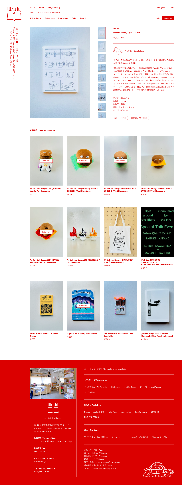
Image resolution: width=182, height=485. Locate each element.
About (41, 8)
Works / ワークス (159, 437)
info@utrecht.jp (54, 8)
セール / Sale (89, 392)
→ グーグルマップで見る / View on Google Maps (11, 46)
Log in (157, 18)
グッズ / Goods (129, 387)
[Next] (75, 72)
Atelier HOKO (98, 412)
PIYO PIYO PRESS (91, 417)
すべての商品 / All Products (95, 387)
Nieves (116, 29)
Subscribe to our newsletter (49, 12)
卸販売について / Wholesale (95, 456)
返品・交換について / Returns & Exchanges (102, 462)
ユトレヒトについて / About (95, 453)
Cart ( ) (168, 18)
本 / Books (115, 387)
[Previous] (45, 72)
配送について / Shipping (94, 459)
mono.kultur (126, 412)
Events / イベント (119, 437)
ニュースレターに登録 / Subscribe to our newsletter (105, 369)
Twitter (171, 8)
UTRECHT (155, 412)
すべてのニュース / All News (96, 437)
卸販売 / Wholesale (139, 118)
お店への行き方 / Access (94, 450)
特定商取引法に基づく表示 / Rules (98, 465)
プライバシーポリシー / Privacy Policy (100, 468)
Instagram (161, 8)
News (32, 12)
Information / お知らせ (139, 437)
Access (32, 8)
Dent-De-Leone (141, 412)
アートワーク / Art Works (150, 387)
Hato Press (112, 412)
